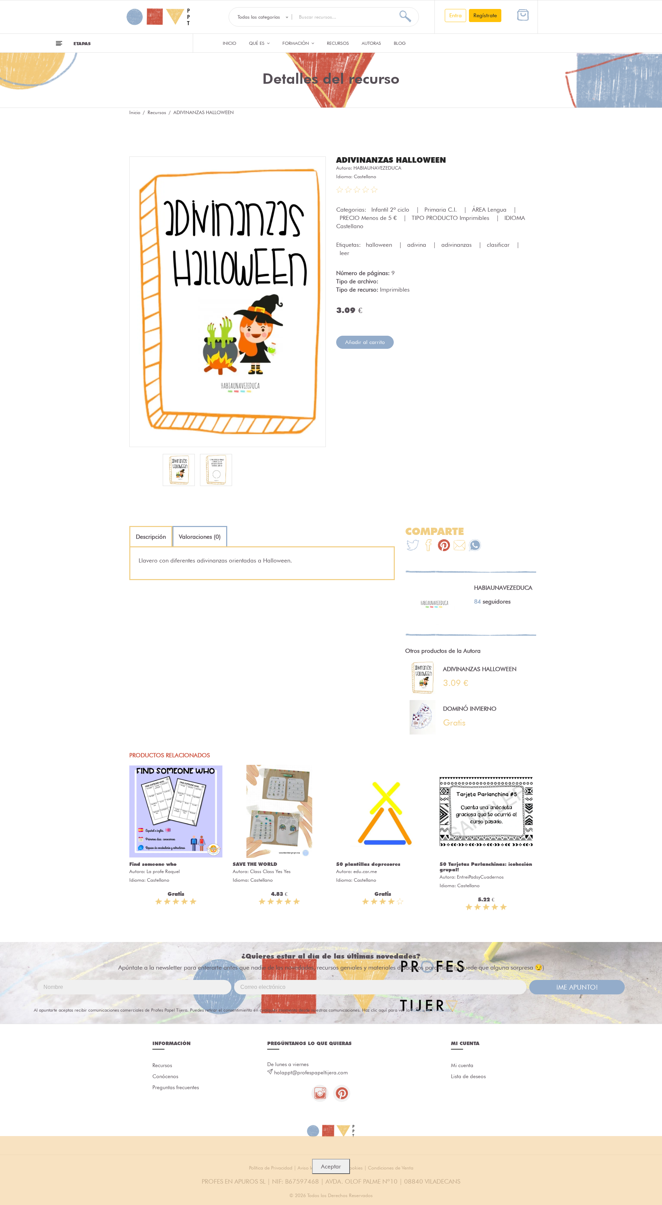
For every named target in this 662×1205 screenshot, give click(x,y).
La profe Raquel (163, 871)
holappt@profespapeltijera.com (311, 1073)
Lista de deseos (468, 1076)
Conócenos (165, 1076)
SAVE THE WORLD (255, 864)
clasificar (499, 244)
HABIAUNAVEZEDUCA (377, 168)
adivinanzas (457, 244)
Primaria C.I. (441, 209)
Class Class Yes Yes (270, 871)
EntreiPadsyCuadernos (480, 877)
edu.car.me (365, 871)
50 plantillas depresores (368, 864)
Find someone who (153, 864)
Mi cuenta (462, 1065)
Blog (400, 43)
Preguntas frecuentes (175, 1087)
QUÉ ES (257, 43)
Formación (296, 43)
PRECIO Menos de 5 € (369, 217)
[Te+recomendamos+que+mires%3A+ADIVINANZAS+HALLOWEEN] (428, 546)
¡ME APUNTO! (577, 987)
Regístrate (485, 15)
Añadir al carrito (365, 342)
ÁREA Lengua (490, 209)
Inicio (229, 43)
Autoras (371, 43)
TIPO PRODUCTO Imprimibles (451, 217)
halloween (380, 244)
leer (344, 253)
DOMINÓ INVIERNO (469, 708)
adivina (417, 244)
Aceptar (331, 1166)
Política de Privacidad (431, 1010)
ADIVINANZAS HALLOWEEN (391, 159)
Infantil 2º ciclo (391, 209)
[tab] (151, 536)
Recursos (338, 43)
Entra (455, 15)
